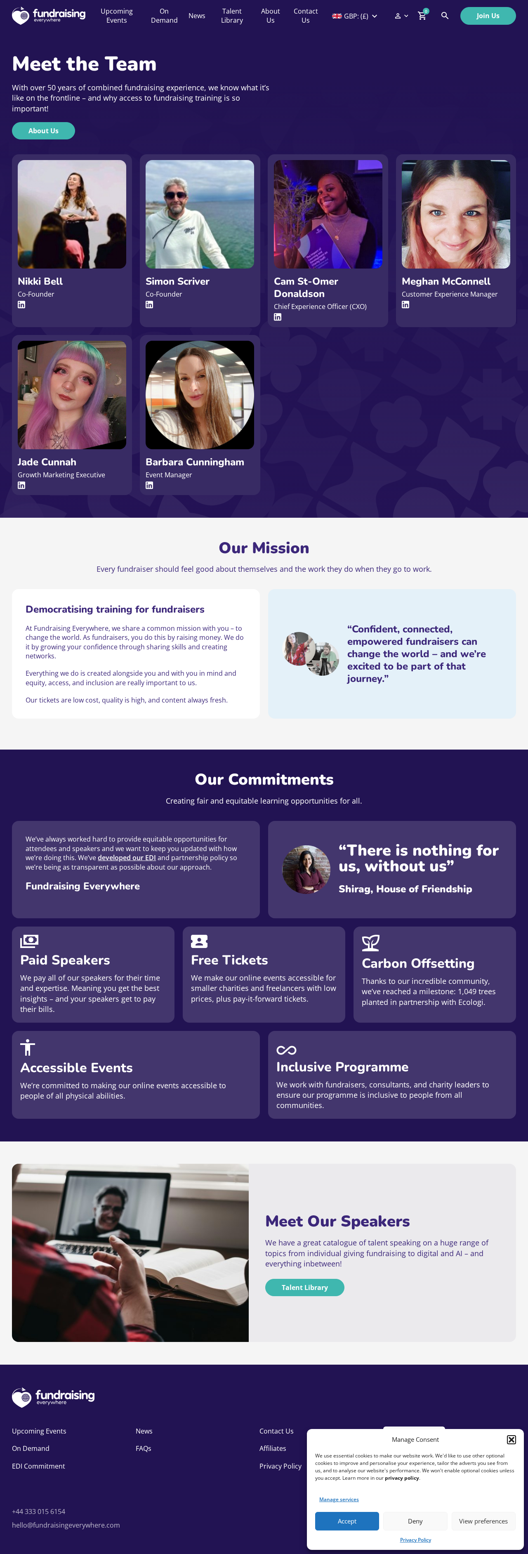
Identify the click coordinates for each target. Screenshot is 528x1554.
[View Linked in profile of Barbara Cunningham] (149, 485)
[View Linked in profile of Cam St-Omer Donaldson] (277, 317)
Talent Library (232, 16)
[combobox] (355, 16)
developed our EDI (127, 857)
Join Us (488, 15)
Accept (347, 1521)
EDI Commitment (38, 1466)
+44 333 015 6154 (38, 1511)
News (197, 15)
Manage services (339, 1499)
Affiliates (272, 1448)
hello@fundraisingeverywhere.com (66, 1525)
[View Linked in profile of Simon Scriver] (149, 305)
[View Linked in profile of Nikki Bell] (21, 305)
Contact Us (306, 16)
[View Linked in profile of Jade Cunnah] (21, 485)
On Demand (164, 16)
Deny (415, 1521)
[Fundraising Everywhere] (48, 16)
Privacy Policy (415, 1539)
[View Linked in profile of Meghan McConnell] (405, 305)
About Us (270, 16)
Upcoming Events (117, 16)
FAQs (143, 1448)
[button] (511, 1440)
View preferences (483, 1521)
